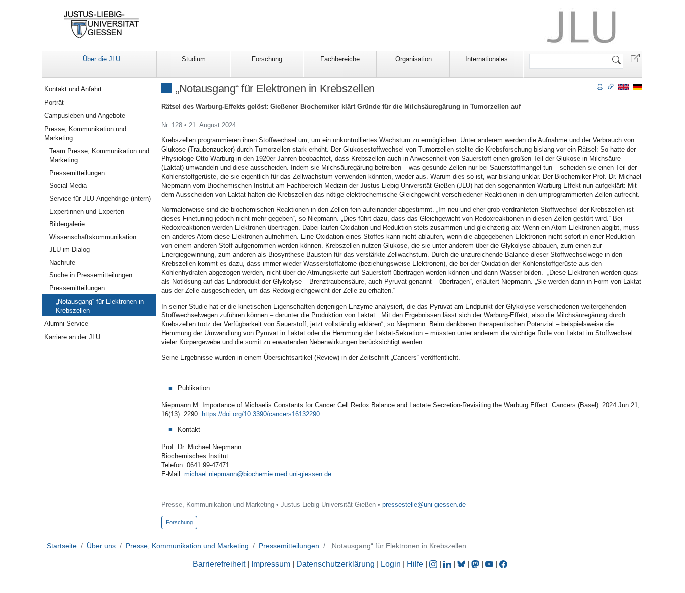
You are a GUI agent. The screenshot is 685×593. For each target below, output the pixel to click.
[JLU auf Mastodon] (476, 564)
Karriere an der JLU (72, 337)
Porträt (54, 102)
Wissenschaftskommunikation (92, 237)
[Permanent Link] (611, 86)
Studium (194, 59)
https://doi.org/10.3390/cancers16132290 (261, 414)
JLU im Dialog (69, 249)
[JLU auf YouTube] (489, 564)
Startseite (62, 546)
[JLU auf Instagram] (434, 564)
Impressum (270, 564)
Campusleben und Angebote (84, 115)
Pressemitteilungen (77, 173)
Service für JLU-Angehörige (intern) (100, 198)
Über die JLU (101, 59)
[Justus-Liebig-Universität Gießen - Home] (101, 25)
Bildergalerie (67, 224)
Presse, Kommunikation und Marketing (85, 133)
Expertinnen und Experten (86, 211)
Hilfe (415, 564)
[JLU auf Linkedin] (448, 564)
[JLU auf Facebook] (503, 564)
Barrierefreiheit (219, 564)
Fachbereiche (340, 59)
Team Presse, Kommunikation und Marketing (99, 155)
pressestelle (399, 504)
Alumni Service (66, 323)
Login (392, 564)
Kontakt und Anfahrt (73, 89)
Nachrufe (62, 262)
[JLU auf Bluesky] (462, 564)
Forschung (267, 59)
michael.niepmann (210, 474)
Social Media (68, 185)
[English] (623, 86)
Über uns (101, 546)
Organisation (413, 59)
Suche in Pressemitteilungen (90, 275)
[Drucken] (600, 86)
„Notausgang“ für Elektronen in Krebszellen (100, 306)
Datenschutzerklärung (335, 564)
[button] (635, 57)
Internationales (486, 59)
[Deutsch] (637, 86)
